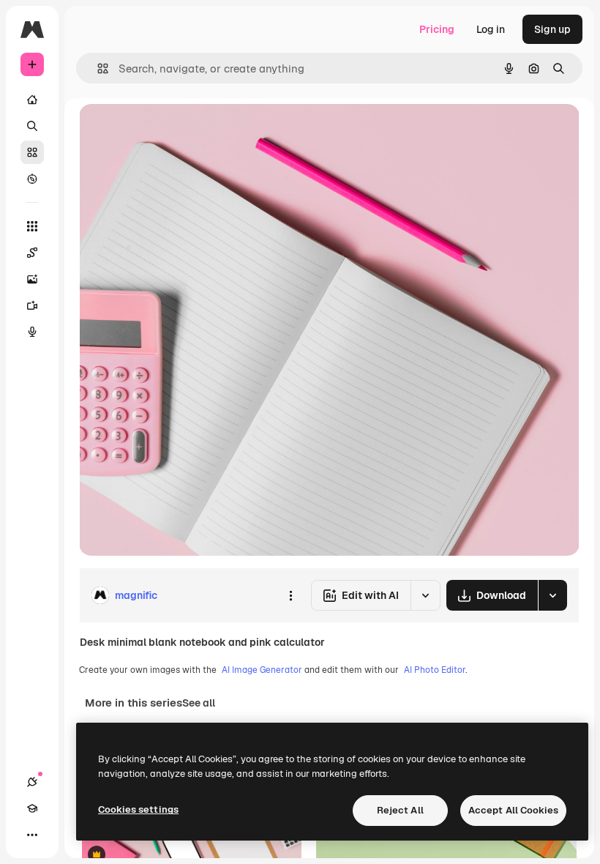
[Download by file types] (552, 595)
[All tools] (32, 226)
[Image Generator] (32, 279)
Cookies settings (138, 809)
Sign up (552, 29)
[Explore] (32, 178)
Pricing (436, 29)
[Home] (32, 99)
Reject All (400, 810)
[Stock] (32, 152)
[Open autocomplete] (97, 68)
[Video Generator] (32, 305)
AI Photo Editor (434, 670)
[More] (32, 834)
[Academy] (32, 808)
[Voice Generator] (32, 331)
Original (172, 131)
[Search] (32, 126)
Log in (490, 29)
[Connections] (32, 782)
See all (198, 703)
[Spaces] (32, 252)
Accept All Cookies (513, 810)
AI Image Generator (262, 670)
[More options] (290, 595)
